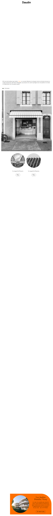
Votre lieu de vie (26, 5)
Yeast (19, 81)
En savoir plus (41, 511)
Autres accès (45, 514)
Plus (18, 175)
